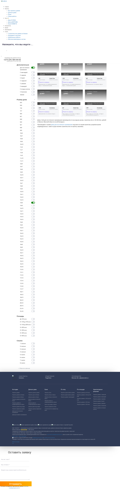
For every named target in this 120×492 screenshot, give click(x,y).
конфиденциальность (38, 437)
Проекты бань (48, 392)
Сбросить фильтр (25, 368)
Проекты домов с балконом (99, 405)
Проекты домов (16, 392)
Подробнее (48, 378)
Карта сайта (15, 436)
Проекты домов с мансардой (67, 397)
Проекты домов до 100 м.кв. (83, 392)
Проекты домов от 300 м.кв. (83, 404)
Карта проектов (22, 436)
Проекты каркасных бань (50, 406)
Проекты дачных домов (33, 392)
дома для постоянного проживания (62, 124)
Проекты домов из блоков (18, 394)
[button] (60, 442)
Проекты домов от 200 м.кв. (83, 402)
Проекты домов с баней (98, 401)
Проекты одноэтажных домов (68, 392)
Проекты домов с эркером (99, 403)
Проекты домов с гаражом (99, 399)
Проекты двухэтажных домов (67, 394)
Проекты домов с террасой (99, 394)
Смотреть (21, 378)
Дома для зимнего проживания (19, 414)
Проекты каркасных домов (18, 408)
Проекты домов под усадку (18, 406)
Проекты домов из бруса (18, 397)
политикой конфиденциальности (54, 434)
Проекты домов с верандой (99, 396)
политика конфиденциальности (18, 487)
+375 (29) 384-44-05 (12, 60)
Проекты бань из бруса (50, 394)
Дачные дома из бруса (33, 397)
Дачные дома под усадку (34, 406)
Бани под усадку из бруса (51, 404)
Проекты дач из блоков (33, 394)
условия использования (49, 437)
